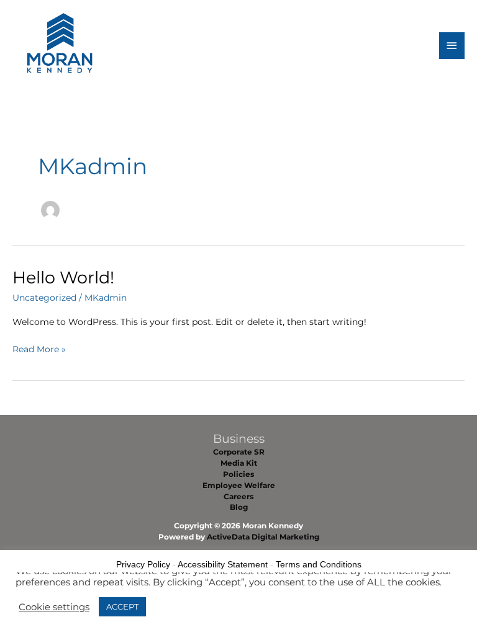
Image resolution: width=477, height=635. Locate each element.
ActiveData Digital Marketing (263, 537)
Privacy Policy (143, 564)
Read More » (39, 350)
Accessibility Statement (223, 564)
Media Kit (238, 463)
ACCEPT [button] (122, 606)
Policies (238, 474)
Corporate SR (239, 452)
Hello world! (63, 277)
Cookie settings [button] (54, 607)
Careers (238, 496)
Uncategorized (44, 298)
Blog (239, 507)
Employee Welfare (238, 485)
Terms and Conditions (318, 564)
